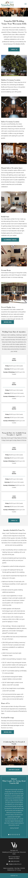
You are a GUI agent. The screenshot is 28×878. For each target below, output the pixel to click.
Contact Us (14, 875)
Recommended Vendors (10, 239)
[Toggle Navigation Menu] (25, 3)
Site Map (17, 868)
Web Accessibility (8, 868)
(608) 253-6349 (14, 861)
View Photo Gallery (14, 769)
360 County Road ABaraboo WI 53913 (14, 857)
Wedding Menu (7, 321)
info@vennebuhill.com (14, 864)
